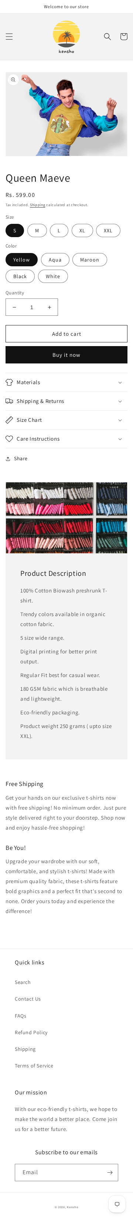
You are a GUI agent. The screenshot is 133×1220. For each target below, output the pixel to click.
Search (23, 982)
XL (82, 230)
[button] (9, 36)
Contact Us (28, 998)
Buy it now (66, 354)
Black (20, 276)
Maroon (89, 259)
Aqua (55, 259)
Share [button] (21, 458)
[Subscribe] (110, 1172)
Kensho (72, 1207)
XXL (108, 230)
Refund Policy (31, 1032)
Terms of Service (34, 1065)
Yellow (21, 259)
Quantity (15, 293)
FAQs (20, 1015)
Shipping (37, 204)
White (53, 276)
